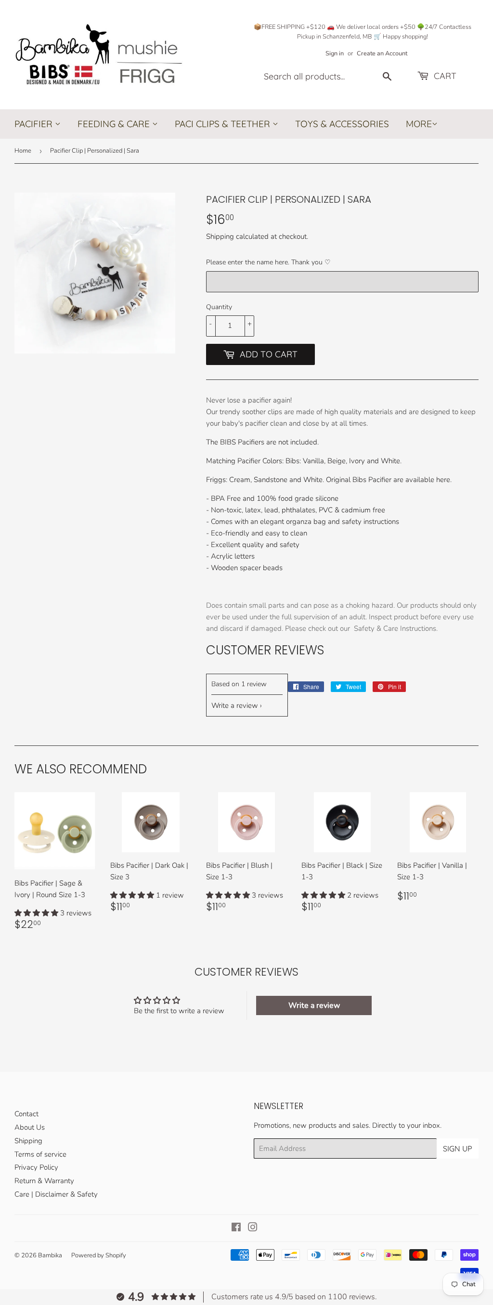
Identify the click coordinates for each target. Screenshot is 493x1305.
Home (22, 150)
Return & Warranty (44, 1181)
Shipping (220, 236)
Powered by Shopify (98, 1255)
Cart (443, 75)
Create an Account (382, 53)
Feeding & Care (115, 124)
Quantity (219, 307)
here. (444, 479)
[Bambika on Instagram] (253, 1228)
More (419, 124)
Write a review (234, 705)
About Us (29, 1127)
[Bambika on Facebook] (236, 1228)
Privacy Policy (36, 1167)
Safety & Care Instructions (395, 628)
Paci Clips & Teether (223, 124)
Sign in (334, 53)
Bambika (50, 1255)
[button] (37, 913)
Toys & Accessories (342, 124)
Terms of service (40, 1154)
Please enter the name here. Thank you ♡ (268, 262)
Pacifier (34, 124)
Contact (26, 1114)
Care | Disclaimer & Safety (56, 1194)
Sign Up (457, 1148)
